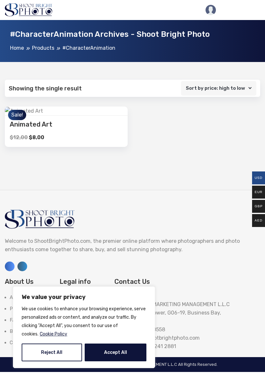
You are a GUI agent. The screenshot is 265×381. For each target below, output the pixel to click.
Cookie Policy (53, 334)
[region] (84, 327)
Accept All (115, 352)
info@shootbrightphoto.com (165, 338)
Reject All (51, 352)
